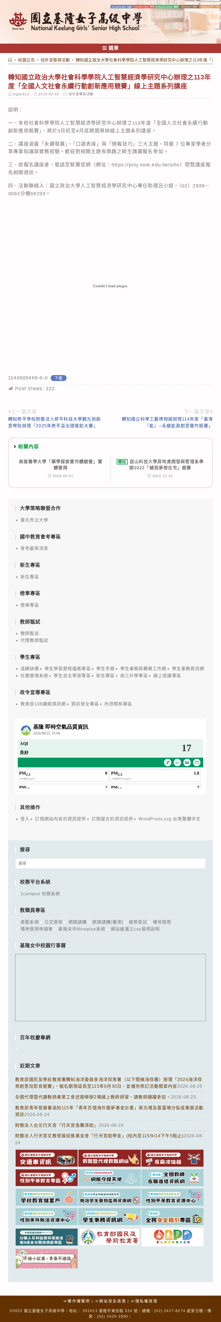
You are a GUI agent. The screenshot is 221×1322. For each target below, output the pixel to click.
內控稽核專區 (118, 704)
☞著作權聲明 (76, 1301)
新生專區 (29, 577)
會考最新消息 (34, 548)
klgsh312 (21, 94)
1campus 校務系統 (40, 893)
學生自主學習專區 (72, 675)
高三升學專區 (134, 675)
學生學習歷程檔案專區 (67, 668)
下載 (58, 378)
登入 (25, 819)
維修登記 (138, 922)
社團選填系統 (34, 675)
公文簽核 (53, 922)
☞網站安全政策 (110, 1301)
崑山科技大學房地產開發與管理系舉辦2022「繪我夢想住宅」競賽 (161, 464)
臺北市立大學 (34, 520)
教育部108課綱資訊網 (43, 704)
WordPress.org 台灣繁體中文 (170, 819)
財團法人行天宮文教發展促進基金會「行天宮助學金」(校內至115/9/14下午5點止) (99, 1136)
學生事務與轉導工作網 (143, 668)
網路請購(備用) (107, 922)
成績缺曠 (29, 668)
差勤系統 (29, 922)
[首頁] (10, 60)
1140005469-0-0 (28, 377)
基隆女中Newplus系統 (81, 929)
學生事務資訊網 (188, 668)
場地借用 (162, 922)
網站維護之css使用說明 (135, 929)
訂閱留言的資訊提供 (112, 819)
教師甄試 (29, 633)
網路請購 (77, 922)
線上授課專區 (167, 675)
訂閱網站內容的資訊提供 (60, 819)
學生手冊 (105, 668)
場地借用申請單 (36, 929)
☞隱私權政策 (144, 1301)
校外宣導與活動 (81, 94)
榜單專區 (29, 605)
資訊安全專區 (85, 704)
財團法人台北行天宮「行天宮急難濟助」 (57, 1125)
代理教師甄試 (34, 640)
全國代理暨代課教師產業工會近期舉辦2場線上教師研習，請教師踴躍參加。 (93, 1097)
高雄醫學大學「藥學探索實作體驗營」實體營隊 (60, 464)
